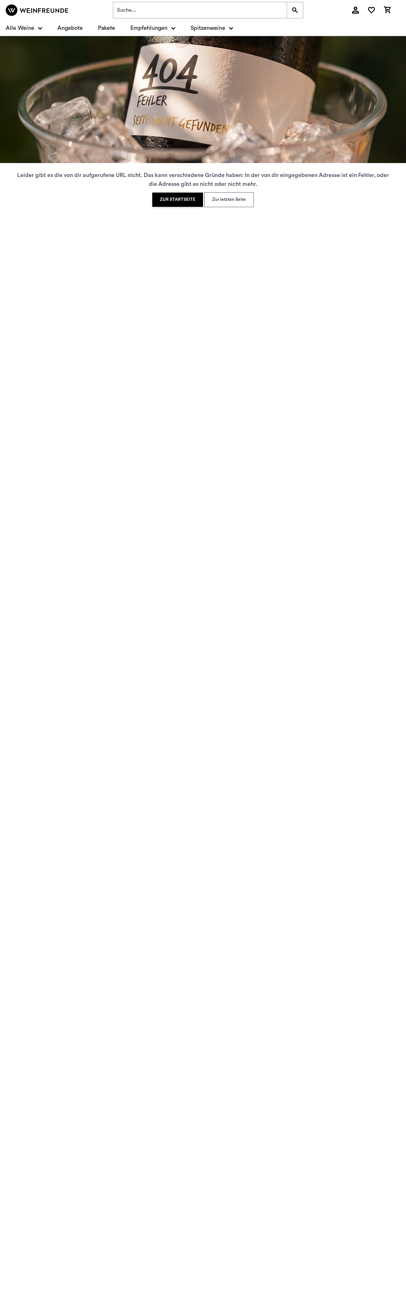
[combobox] (200, 10)
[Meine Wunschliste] (371, 10)
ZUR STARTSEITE (177, 199)
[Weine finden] (295, 10)
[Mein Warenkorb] (387, 9)
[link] (177, 200)
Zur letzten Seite (229, 199)
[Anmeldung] (355, 10)
